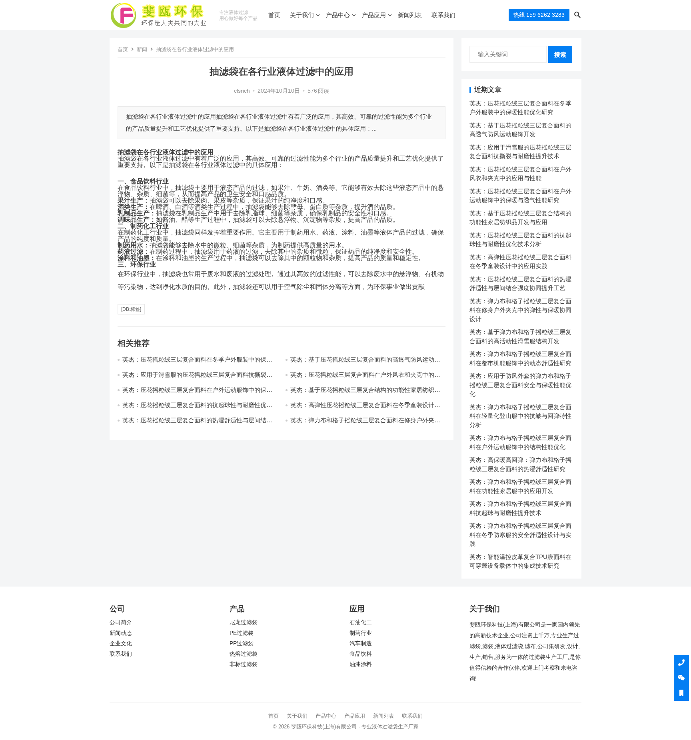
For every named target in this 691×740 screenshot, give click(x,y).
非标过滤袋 (244, 664)
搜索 (560, 54)
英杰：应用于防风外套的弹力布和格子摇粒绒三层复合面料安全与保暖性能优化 (520, 384)
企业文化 (121, 644)
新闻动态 (121, 633)
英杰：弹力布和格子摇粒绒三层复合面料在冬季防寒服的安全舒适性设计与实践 (520, 534)
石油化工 (360, 622)
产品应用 (374, 15)
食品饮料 (360, 654)
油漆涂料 (360, 664)
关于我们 (302, 15)
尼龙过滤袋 (244, 622)
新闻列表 (410, 15)
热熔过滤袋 (244, 654)
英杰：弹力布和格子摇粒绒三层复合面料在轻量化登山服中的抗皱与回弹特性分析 (520, 416)
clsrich (242, 91)
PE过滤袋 (242, 633)
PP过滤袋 (242, 644)
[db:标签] (131, 309)
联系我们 (443, 15)
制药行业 (360, 633)
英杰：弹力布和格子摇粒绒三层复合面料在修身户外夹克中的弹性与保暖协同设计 (520, 310)
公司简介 (121, 622)
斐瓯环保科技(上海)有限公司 (324, 727)
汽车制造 (360, 644)
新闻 (142, 49)
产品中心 (338, 15)
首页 (274, 15)
